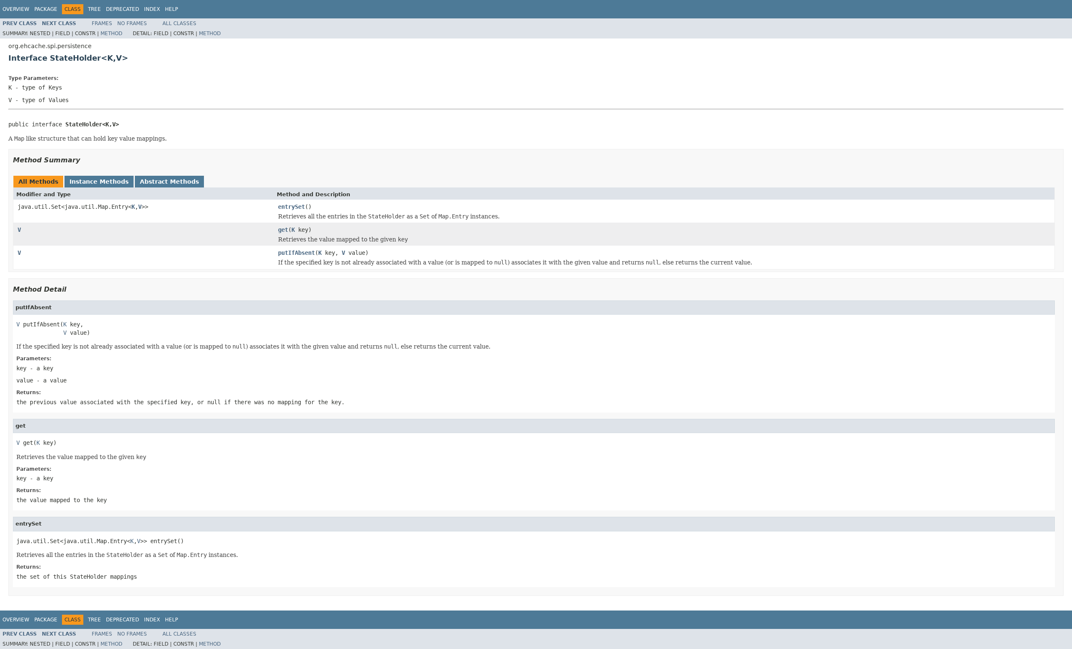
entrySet (291, 206)
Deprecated (122, 9)
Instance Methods (99, 181)
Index (152, 9)
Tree (94, 9)
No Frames (132, 23)
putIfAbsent (296, 252)
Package (45, 9)
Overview (16, 9)
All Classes (179, 23)
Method (111, 33)
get (283, 229)
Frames (102, 23)
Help (171, 9)
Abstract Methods (169, 181)
